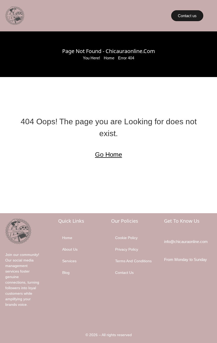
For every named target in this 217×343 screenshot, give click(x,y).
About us (70, 249)
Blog (66, 272)
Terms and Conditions (133, 261)
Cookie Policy (126, 238)
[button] (145, 16)
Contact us (124, 272)
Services (69, 261)
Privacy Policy (126, 249)
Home (109, 58)
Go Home (108, 154)
